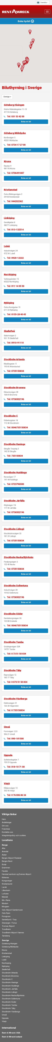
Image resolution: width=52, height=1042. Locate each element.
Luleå (4, 960)
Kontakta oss (7, 832)
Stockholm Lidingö (9, 992)
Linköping (6, 956)
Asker (4, 855)
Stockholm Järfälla (10, 989)
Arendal (5, 851)
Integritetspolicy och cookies (14, 835)
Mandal (5, 897)
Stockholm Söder (9, 1002)
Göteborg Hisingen (9, 943)
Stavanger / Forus (9, 923)
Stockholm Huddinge (10, 986)
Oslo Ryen (6, 913)
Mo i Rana (6, 900)
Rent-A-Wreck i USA (11, 1033)
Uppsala (5, 1018)
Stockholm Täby (8, 1008)
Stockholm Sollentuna (11, 998)
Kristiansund (7, 884)
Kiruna (4, 950)
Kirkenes (5, 877)
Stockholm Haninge (10, 982)
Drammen (6, 868)
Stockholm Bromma (10, 976)
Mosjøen (5, 906)
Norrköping (6, 963)
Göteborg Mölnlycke (10, 947)
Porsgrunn (6, 916)
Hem (4, 819)
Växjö (4, 1021)
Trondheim (6, 929)
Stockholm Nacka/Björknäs (13, 995)
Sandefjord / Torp (9, 919)
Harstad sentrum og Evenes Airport (16, 874)
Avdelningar (6, 822)
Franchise (6, 829)
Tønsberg (6, 936)
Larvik (4, 887)
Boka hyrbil (24, 21)
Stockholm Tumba (9, 1005)
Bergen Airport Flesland (11, 858)
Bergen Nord (7, 861)
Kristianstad (7, 953)
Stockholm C (7, 979)
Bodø (4, 864)
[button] (31, 43)
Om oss (5, 826)
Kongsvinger (7, 881)
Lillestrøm (6, 890)
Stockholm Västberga (11, 1012)
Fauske (5, 871)
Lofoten (5, 894)
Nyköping (5, 966)
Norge (5, 845)
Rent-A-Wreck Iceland (12, 1037)
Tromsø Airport (8, 926)
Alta (3, 848)
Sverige (5, 940)
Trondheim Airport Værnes (13, 932)
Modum (5, 903)
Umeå (4, 1015)
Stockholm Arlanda (10, 973)
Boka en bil (26, 121)
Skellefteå (6, 969)
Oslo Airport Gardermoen (12, 910)
